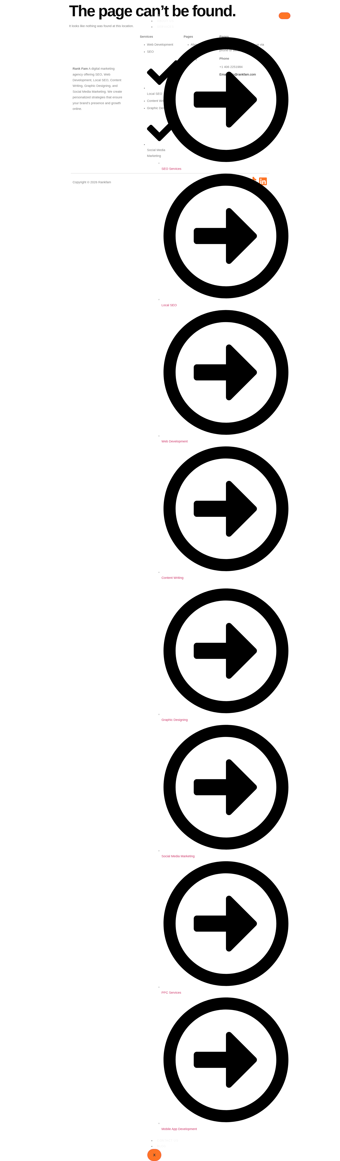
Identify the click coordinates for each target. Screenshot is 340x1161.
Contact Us (167, 1140)
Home (162, 15)
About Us (165, 20)
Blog (161, 1146)
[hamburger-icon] (284, 15)
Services (165, 26)
